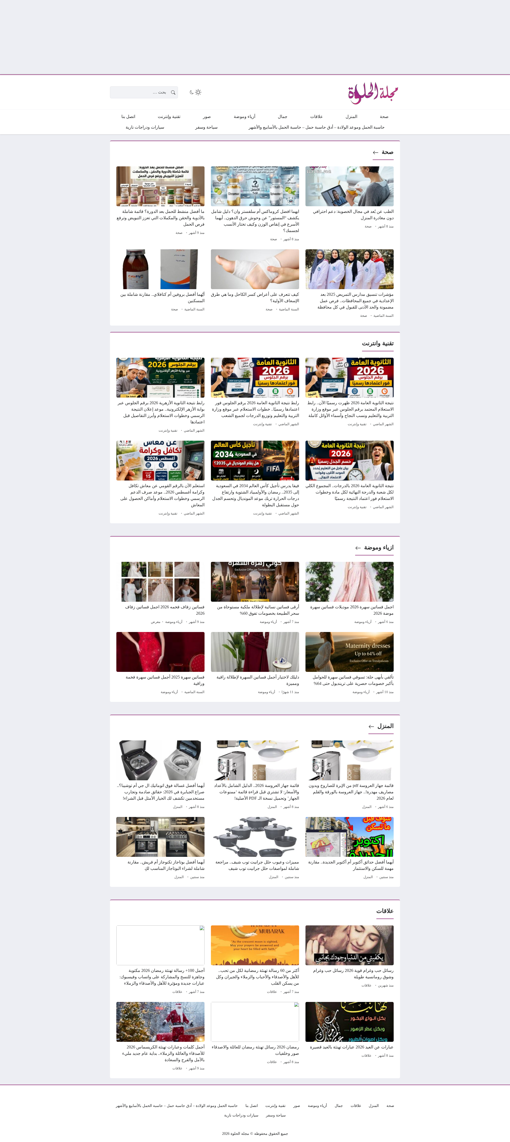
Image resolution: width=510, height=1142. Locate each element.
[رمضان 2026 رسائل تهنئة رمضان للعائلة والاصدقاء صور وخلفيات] (255, 1037)
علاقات (367, 985)
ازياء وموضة (379, 547)
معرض (155, 622)
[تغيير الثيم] (194, 92)
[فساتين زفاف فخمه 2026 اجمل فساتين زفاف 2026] (160, 594)
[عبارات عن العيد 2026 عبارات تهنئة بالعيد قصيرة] (349, 1037)
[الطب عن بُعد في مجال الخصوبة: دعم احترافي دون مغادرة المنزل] (349, 204)
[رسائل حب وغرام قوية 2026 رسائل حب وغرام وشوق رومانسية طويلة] (349, 960)
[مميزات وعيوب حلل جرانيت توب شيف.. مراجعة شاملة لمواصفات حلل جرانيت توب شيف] (255, 849)
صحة (388, 152)
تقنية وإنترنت (357, 424)
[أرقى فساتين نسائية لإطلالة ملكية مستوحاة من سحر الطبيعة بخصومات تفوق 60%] (255, 594)
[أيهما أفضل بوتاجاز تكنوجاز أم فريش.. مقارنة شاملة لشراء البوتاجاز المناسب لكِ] (160, 849)
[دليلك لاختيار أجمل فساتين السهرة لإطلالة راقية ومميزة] (255, 664)
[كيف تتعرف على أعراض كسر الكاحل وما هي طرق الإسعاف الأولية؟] (255, 284)
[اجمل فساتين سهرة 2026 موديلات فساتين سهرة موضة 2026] (349, 594)
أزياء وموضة (363, 622)
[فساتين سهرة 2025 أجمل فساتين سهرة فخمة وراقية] (160, 664)
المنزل (385, 726)
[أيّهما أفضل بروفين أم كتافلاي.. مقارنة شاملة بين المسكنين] (160, 284)
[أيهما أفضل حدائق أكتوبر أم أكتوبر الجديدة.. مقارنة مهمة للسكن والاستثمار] (349, 849)
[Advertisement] (350, 37)
